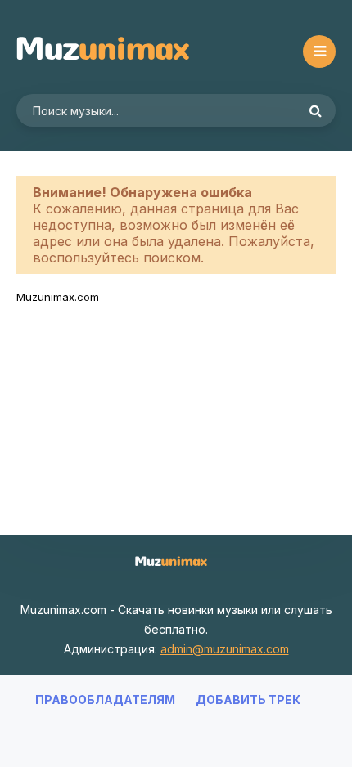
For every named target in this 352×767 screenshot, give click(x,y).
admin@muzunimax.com (224, 649)
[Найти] (315, 110)
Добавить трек (248, 699)
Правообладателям (105, 699)
